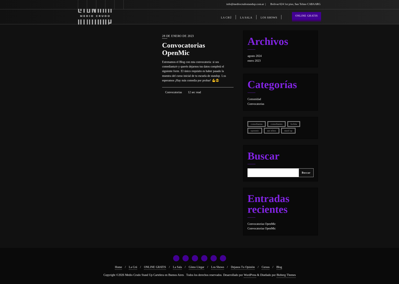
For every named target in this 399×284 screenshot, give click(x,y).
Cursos (266, 267)
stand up (288, 131)
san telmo (271, 131)
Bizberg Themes (286, 275)
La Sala (177, 267)
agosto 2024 (255, 56)
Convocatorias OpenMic (183, 49)
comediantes (276, 124)
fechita (294, 124)
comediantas (256, 124)
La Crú (133, 267)
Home (118, 267)
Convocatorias (173, 92)
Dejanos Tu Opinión (243, 267)
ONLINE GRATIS (306, 15)
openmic (255, 131)
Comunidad (254, 99)
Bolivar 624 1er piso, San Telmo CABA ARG (295, 4)
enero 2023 (254, 60)
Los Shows (217, 267)
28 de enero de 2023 (178, 36)
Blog (279, 267)
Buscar (264, 156)
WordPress (250, 275)
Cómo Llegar (196, 267)
